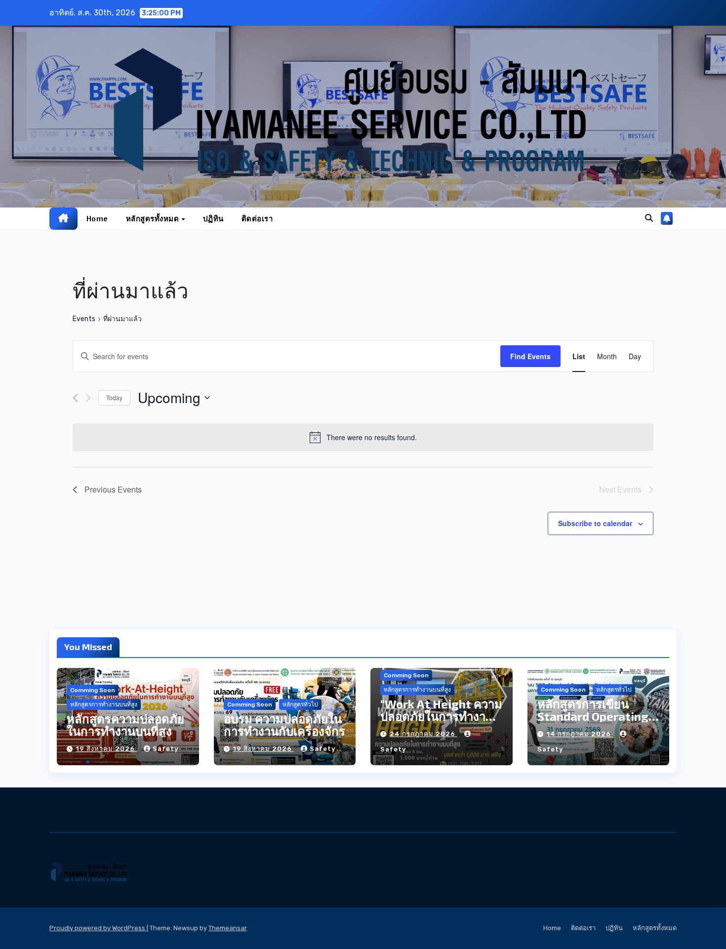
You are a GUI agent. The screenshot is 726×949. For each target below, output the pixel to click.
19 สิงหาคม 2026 (106, 748)
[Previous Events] (75, 398)
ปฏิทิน (213, 218)
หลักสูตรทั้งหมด (153, 218)
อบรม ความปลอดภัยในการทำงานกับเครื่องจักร (284, 724)
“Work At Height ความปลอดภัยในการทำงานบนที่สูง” (441, 716)
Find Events (530, 356)
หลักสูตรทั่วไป (300, 704)
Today (114, 397)
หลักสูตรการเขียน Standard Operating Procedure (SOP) (592, 716)
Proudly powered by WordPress (98, 928)
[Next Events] (88, 398)
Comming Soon (92, 690)
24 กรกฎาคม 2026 (423, 734)
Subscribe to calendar (595, 523)
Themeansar (227, 928)
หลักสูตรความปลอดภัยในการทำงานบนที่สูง (125, 724)
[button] (649, 218)
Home (97, 218)
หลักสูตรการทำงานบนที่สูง (103, 704)
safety (165, 748)
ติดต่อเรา (257, 218)
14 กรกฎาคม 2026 (580, 734)
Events (84, 319)
